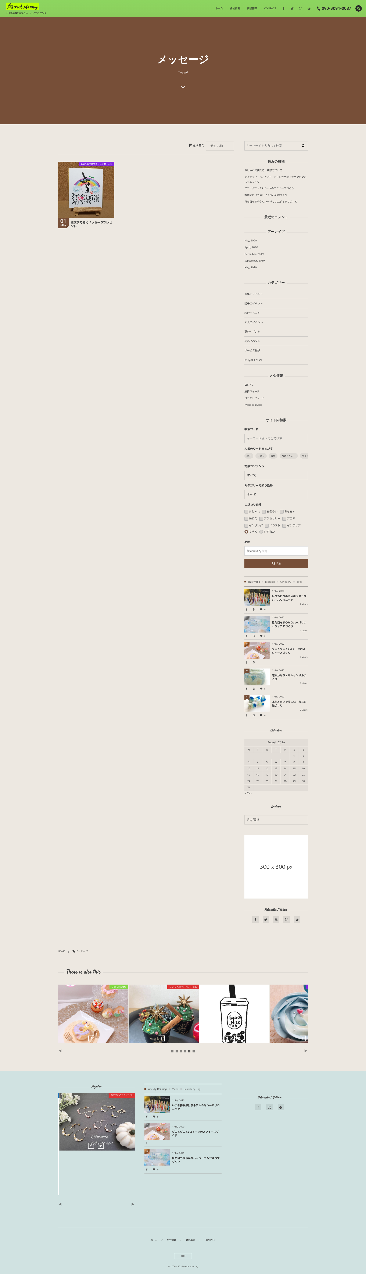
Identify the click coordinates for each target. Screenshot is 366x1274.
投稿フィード (251, 391)
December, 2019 (254, 254)
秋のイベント (252, 313)
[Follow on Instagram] (286, 919)
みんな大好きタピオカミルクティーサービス (163, 1014)
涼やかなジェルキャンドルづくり (305, 1014)
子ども (261, 456)
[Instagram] (300, 8)
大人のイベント (253, 322)
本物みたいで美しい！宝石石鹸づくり (265, 195)
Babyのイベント (253, 360)
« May (248, 793)
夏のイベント (252, 331)
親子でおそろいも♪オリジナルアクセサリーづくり (62, 1120)
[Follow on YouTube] (276, 919)
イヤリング (255, 525)
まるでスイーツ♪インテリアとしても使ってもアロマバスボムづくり (234, 1014)
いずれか (269, 532)
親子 (249, 456)
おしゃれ (254, 512)
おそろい (271, 512)
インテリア (293, 525)
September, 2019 (254, 260)
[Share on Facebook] (283, 8)
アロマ (290, 519)
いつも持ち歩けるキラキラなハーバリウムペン (289, 598)
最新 (273, 456)
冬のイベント (252, 341)
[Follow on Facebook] (255, 919)
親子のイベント (253, 303)
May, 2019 (250, 267)
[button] (358, 8)
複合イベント (288, 456)
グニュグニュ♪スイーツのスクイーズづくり (269, 188)
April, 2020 (251, 247)
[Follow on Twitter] (292, 8)
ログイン (249, 384)
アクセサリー (271, 519)
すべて (252, 532)
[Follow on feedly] (309, 8)
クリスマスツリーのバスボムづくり (93, 1014)
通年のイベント (253, 294)
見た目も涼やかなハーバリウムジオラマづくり (270, 201)
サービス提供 (252, 350)
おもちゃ (289, 512)
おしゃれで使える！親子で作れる (263, 170)
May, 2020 (250, 240)
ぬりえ (252, 519)
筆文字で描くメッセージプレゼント (91, 224)
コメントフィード (254, 398)
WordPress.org (253, 405)
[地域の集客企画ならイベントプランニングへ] (22, 6)
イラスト (274, 525)
